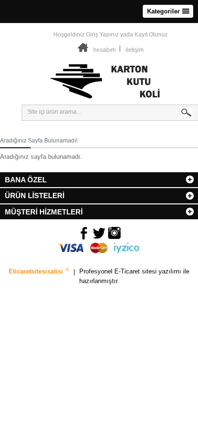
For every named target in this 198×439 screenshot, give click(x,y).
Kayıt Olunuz (151, 34)
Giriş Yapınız (102, 34)
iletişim (134, 50)
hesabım (104, 50)
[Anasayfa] (83, 50)
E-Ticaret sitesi (136, 271)
